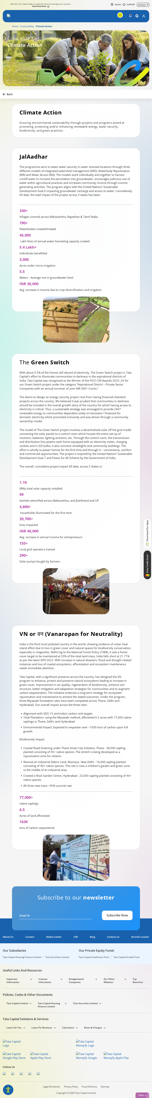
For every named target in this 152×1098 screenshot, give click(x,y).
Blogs (118, 4)
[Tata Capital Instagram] (22, 1074)
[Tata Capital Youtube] (30, 1074)
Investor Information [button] (45, 980)
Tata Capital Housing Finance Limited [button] (49, 1005)
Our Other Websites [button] (109, 980)
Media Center (54, 936)
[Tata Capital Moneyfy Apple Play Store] (116, 1056)
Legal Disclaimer (51, 1086)
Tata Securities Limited (57, 957)
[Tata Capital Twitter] (13, 1074)
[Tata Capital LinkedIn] (39, 1074)
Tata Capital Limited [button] (17, 1003)
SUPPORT (131, 4)
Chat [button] (141, 1095)
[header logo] (17, 16)
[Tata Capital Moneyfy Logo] (87, 1043)
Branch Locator (140, 936)
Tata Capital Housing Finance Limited (22, 957)
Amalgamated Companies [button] (76, 980)
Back (10, 94)
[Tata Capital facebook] (5, 1074)
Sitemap (105, 1086)
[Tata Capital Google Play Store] (15, 1056)
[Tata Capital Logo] (14, 1043)
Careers (29, 936)
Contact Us (113, 936)
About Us (8, 936)
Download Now (39, 6)
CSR (76, 936)
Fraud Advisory (89, 1086)
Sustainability (27, 26)
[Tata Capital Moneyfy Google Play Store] (88, 1056)
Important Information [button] (12, 980)
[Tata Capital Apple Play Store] (43, 1056)
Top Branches (138, 980)
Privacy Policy (71, 1086)
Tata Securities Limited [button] (85, 1003)
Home (15, 26)
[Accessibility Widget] (8, 1090)
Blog (92, 936)
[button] (9, 16)
